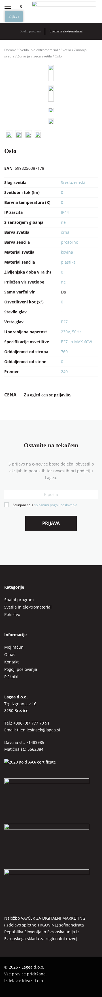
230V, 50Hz (71, 331)
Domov (10, 49)
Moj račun (14, 647)
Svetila (66, 49)
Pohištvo (12, 614)
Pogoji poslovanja (20, 669)
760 (64, 351)
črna (65, 232)
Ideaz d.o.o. (33, 980)
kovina (67, 252)
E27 (64, 321)
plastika (68, 262)
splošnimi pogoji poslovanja (55, 504)
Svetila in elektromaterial (66, 31)
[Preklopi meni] (7, 6)
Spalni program (30, 31)
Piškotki (11, 676)
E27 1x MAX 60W (76, 341)
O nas (9, 654)
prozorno (69, 242)
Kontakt (11, 662)
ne (63, 222)
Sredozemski (73, 182)
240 (64, 371)
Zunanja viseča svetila (34, 56)
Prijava (13, 16)
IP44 (65, 212)
